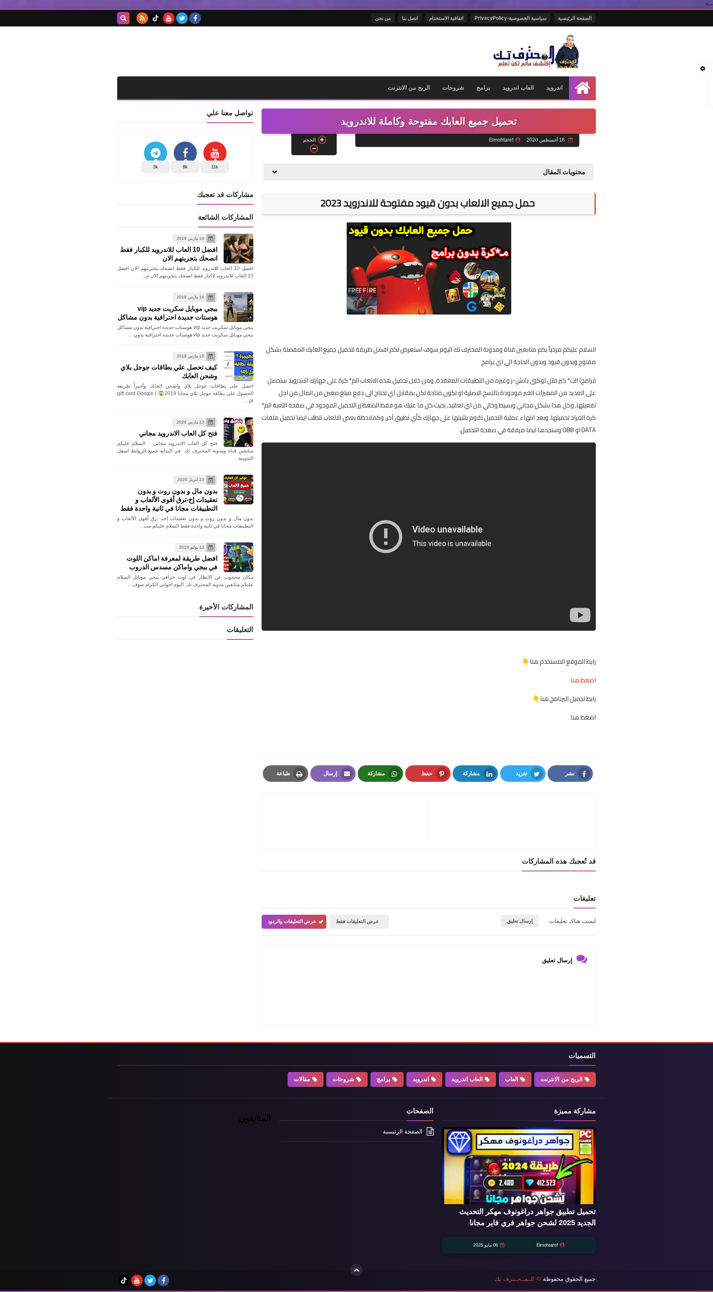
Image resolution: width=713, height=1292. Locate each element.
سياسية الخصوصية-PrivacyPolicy (511, 18)
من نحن (383, 18)
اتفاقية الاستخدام (446, 18)
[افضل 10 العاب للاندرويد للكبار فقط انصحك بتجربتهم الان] (238, 248)
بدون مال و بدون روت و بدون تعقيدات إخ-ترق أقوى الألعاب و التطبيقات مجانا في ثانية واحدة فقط (168, 499)
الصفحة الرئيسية (575, 18)
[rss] (142, 18)
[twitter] (182, 18)
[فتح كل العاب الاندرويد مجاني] (238, 432)
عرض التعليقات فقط (357, 921)
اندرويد (554, 87)
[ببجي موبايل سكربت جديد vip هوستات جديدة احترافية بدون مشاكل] (238, 307)
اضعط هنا (583, 680)
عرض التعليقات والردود (292, 921)
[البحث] (123, 18)
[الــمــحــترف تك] (536, 51)
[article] (349, 820)
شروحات (453, 87)
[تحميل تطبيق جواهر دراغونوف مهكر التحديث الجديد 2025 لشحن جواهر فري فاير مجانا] (519, 1165)
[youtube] (169, 18)
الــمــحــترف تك (514, 1278)
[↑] (356, 1270)
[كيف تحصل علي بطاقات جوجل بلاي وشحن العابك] (238, 366)
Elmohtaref (547, 1244)
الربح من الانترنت (409, 87)
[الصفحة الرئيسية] (582, 87)
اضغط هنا (582, 717)
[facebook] (195, 18)
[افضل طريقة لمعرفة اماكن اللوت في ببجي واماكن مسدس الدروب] (238, 557)
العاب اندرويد (518, 87)
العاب (511, 1079)
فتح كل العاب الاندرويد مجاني (178, 433)
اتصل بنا (410, 18)
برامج (483, 87)
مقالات (302, 1079)
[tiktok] (155, 18)
